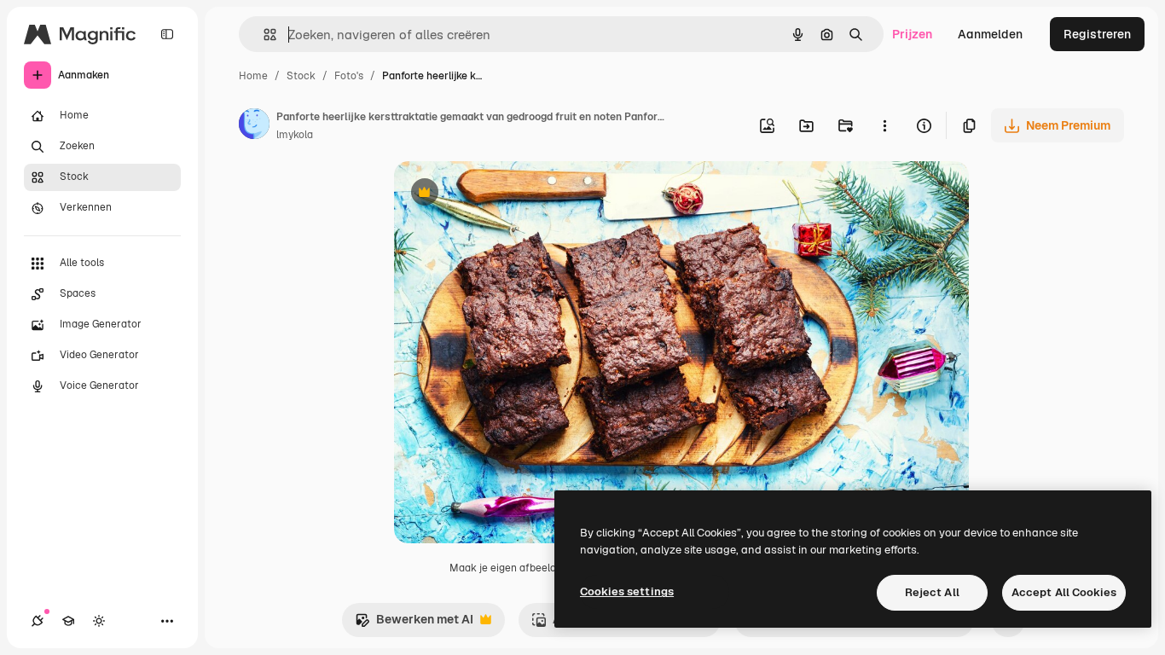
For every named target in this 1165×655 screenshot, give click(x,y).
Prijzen (912, 34)
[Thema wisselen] (99, 621)
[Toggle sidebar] (167, 34)
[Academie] (68, 621)
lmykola (294, 135)
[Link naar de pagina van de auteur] (254, 126)
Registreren (1097, 34)
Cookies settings (627, 591)
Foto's (348, 76)
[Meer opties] (884, 125)
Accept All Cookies (1063, 592)
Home (253, 76)
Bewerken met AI (414, 624)
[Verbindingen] (37, 621)
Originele (506, 194)
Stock (301, 76)
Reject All (932, 592)
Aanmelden (990, 34)
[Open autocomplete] (263, 34)
